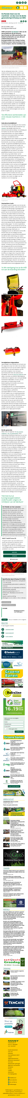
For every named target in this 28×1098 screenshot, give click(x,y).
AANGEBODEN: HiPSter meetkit (10, 801)
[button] (14, 559)
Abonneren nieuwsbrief (13, 1060)
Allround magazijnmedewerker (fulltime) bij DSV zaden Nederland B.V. (16, 769)
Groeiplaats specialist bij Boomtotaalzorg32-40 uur (16, 781)
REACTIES (4, 623)
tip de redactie (9, 636)
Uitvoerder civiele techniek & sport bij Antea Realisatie (17, 758)
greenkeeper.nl (18, 1090)
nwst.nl (18, 1095)
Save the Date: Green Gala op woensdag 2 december (17, 844)
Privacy (10, 1068)
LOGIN (4, 619)
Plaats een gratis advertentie (10, 805)
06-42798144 (13, 1082)
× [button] (24, 537)
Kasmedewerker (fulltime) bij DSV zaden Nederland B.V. (17, 748)
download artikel (10, 629)
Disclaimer (10, 1067)
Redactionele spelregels (14, 1063)
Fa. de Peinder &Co (6, 602)
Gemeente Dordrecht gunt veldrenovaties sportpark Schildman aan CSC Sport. (13, 894)
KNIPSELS (6, 909)
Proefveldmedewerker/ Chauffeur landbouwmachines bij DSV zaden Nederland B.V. (16, 742)
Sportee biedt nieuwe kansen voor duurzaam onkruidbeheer (17, 977)
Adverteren (11, 1072)
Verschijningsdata (12, 1074)
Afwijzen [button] (14, 556)
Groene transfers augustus (17, 971)
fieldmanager (13, 1084)
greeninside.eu (11, 1095)
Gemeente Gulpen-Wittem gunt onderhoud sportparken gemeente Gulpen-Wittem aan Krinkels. (14, 872)
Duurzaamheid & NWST (14, 1055)
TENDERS (6, 868)
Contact (10, 1056)
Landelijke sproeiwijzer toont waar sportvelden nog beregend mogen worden (17, 983)
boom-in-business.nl (19, 1093)
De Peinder (15, 32)
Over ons (10, 1051)
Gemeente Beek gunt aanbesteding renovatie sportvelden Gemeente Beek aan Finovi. (13, 878)
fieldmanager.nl (9, 1090)
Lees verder (11, 549)
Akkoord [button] (14, 552)
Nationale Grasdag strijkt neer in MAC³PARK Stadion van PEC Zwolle (16, 839)
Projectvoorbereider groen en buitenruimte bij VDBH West (17, 763)
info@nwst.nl (13, 1077)
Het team (10, 1062)
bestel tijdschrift (10, 633)
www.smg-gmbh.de (18, 374)
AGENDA (6, 818)
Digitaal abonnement (13, 1058)
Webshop (10, 1053)
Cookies (10, 1070)
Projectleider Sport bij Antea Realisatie (17, 753)
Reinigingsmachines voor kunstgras (19, 611)
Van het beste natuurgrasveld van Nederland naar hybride (16, 989)
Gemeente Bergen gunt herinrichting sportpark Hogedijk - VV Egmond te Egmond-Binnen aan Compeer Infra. (12, 889)
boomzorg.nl (18, 1091)
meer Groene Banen (14, 786)
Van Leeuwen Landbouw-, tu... (8, 605)
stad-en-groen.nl (10, 1091)
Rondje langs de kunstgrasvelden (14, 994)
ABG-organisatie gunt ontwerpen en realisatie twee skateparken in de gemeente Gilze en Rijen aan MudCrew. (12, 883)
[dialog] (14, 549)
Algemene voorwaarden (14, 1065)
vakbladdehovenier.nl (8, 1093)
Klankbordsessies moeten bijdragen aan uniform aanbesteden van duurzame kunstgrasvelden (17, 832)
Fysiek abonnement (13, 1050)
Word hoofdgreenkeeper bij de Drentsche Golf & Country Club (17, 776)
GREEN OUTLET (8, 799)
